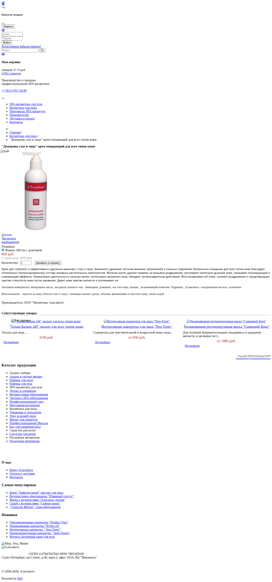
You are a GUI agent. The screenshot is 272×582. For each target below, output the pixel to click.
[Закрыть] (3, 23)
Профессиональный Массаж (29, 423)
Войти (6, 42)
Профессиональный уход (27, 401)
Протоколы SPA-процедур (27, 111)
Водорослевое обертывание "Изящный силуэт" (42, 496)
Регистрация (11, 46)
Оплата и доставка (22, 473)
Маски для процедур (24, 419)
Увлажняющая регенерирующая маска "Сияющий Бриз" (226, 327)
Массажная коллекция (25, 405)
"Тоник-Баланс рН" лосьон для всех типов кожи (46, 327)
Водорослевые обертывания (29, 394)
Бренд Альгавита (21, 470)
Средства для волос (23, 434)
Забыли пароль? (30, 46)
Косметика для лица (23, 107)
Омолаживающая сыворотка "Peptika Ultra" (39, 522)
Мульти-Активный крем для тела (32, 536)
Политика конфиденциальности (23, 567)
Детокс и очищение (23, 391)
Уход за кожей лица (23, 416)
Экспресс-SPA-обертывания (29, 398)
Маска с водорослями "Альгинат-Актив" (37, 500)
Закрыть (8, 26)
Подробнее (11, 342)
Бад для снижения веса (25, 426)
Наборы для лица (21, 380)
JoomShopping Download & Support (253, 358)
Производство (19, 115)
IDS (20, 578)
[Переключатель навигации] (3, 98)
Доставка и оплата (22, 118)
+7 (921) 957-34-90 (14, 554)
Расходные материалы (25, 441)
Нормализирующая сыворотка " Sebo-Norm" (40, 533)
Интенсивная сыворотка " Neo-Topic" (35, 529)
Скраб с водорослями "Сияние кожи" (35, 503)
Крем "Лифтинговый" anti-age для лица (36, 492)
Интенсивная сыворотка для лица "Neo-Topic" (136, 327)
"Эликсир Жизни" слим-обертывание (35, 507)
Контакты (16, 122)
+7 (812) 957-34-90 (14, 90)
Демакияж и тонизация (25, 412)
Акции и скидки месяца (26, 376)
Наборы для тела (21, 383)
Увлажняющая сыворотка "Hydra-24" (35, 526)
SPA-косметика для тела (26, 104)
